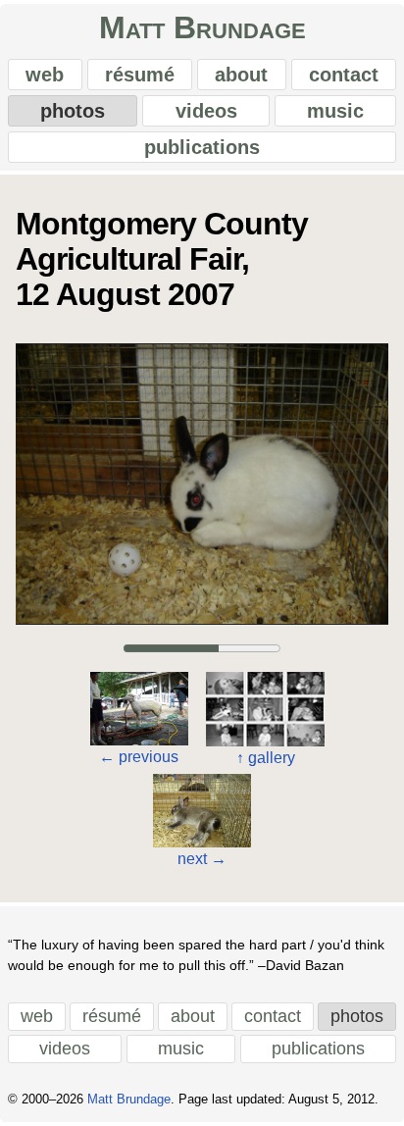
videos (206, 111)
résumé (140, 74)
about (241, 74)
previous (138, 756)
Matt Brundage (202, 27)
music (335, 111)
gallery (265, 757)
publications (202, 147)
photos (72, 111)
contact (344, 74)
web (44, 74)
